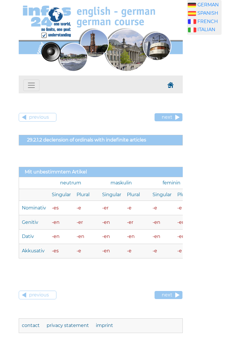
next (167, 117)
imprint (104, 325)
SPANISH (207, 13)
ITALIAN (206, 29)
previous (39, 117)
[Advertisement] (211, 129)
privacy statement (68, 325)
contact (31, 325)
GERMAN (208, 4)
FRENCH (207, 21)
